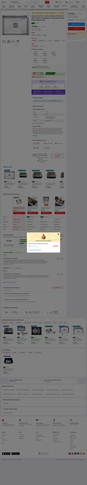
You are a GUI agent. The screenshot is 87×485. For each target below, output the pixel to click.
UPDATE (55, 246)
